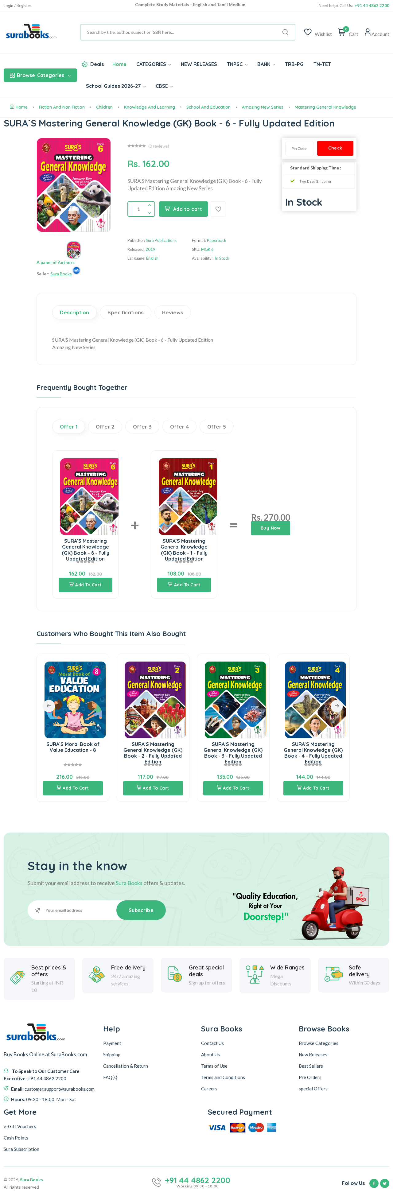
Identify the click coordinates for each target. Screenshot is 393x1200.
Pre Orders (310, 1077)
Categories (40, 75)
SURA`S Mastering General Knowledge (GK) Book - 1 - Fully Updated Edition (184, 550)
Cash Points (16, 1137)
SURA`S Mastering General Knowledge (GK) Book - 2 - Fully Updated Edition (72, 753)
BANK (264, 64)
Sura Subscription (21, 1149)
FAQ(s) (110, 1077)
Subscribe (141, 910)
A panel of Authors (56, 262)
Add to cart (187, 209)
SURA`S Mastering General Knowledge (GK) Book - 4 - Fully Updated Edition (233, 753)
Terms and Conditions (223, 1077)
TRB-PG (294, 64)
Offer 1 (68, 426)
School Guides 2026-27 (114, 86)
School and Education (208, 107)
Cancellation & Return (125, 1066)
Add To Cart (88, 585)
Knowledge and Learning (149, 107)
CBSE (162, 86)
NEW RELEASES (199, 64)
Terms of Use (214, 1066)
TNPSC (235, 64)
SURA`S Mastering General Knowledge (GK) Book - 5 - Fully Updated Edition (313, 753)
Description (74, 312)
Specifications (125, 312)
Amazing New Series (262, 107)
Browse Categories (318, 1043)
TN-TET (322, 64)
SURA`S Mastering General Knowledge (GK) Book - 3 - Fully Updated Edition (152, 753)
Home (119, 64)
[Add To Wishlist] (218, 209)
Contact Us (212, 1043)
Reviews (172, 312)
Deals (97, 64)
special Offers (313, 1088)
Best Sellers (311, 1066)
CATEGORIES (151, 64)
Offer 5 (216, 426)
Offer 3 (142, 426)
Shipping (112, 1054)
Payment (112, 1043)
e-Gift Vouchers (20, 1126)
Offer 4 (179, 426)
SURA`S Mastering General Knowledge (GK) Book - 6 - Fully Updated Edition (85, 550)
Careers (209, 1088)
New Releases (313, 1054)
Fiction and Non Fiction (62, 107)
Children (104, 107)
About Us (210, 1054)
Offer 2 (105, 426)
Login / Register (17, 6)
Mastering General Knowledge (325, 107)
